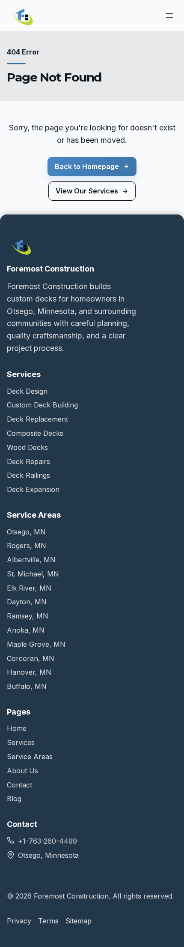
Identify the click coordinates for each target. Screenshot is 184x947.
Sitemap (78, 921)
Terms (48, 921)
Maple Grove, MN (36, 644)
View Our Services (87, 191)
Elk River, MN (29, 588)
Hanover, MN (29, 672)
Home (17, 728)
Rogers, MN (26, 545)
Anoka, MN (26, 630)
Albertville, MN (31, 559)
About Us (22, 770)
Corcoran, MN (30, 658)
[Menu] (169, 15)
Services (21, 742)
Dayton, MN (27, 601)
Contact (19, 785)
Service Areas (30, 756)
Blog (14, 798)
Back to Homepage (87, 166)
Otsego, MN (26, 532)
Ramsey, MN (27, 616)
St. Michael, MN (33, 574)
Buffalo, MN (27, 686)
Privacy (19, 921)
